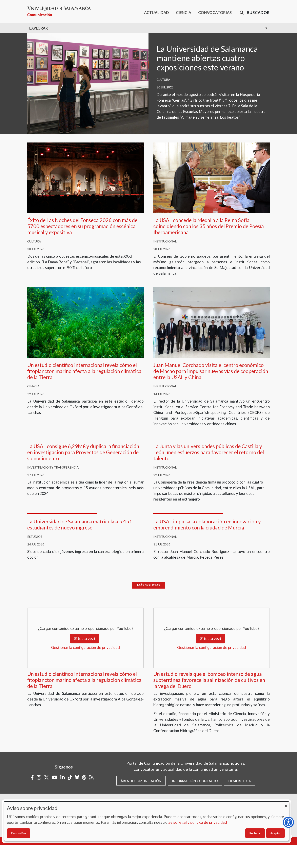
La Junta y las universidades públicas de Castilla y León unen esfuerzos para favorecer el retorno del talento (208, 452)
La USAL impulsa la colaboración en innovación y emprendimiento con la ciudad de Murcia (207, 524)
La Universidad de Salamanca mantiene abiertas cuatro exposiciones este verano (207, 58)
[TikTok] (70, 777)
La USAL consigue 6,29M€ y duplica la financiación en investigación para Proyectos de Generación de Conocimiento (83, 452)
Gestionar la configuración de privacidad (85, 647)
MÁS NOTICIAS (148, 585)
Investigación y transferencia (53, 467)
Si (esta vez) (84, 638)
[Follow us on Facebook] (32, 777)
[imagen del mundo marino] (85, 322)
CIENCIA (183, 12)
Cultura (163, 79)
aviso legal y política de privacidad (197, 822)
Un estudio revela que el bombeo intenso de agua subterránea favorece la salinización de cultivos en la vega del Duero (209, 680)
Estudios (34, 536)
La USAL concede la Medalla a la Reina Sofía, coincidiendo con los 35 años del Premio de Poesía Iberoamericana (208, 226)
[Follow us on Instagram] (39, 777)
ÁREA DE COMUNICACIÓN (141, 781)
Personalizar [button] (18, 833)
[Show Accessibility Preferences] (288, 822)
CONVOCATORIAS (215, 12)
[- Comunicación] (60, 11)
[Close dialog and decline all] (286, 804)
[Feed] (91, 777)
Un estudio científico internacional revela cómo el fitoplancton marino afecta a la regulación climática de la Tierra (84, 371)
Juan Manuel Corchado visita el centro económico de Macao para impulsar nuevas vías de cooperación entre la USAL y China (210, 371)
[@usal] (84, 777)
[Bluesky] (77, 777)
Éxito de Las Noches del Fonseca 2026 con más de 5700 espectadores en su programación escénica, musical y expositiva (82, 226)
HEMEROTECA (239, 781)
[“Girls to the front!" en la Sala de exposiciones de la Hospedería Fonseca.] (87, 83)
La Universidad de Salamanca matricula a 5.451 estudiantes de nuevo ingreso (79, 524)
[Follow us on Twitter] (46, 777)
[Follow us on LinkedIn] (62, 777)
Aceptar (275, 833)
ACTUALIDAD (156, 12)
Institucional (165, 241)
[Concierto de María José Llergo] (85, 177)
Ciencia (33, 386)
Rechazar (255, 833)
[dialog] (146, 821)
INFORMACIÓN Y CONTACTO (195, 781)
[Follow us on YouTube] (54, 777)
